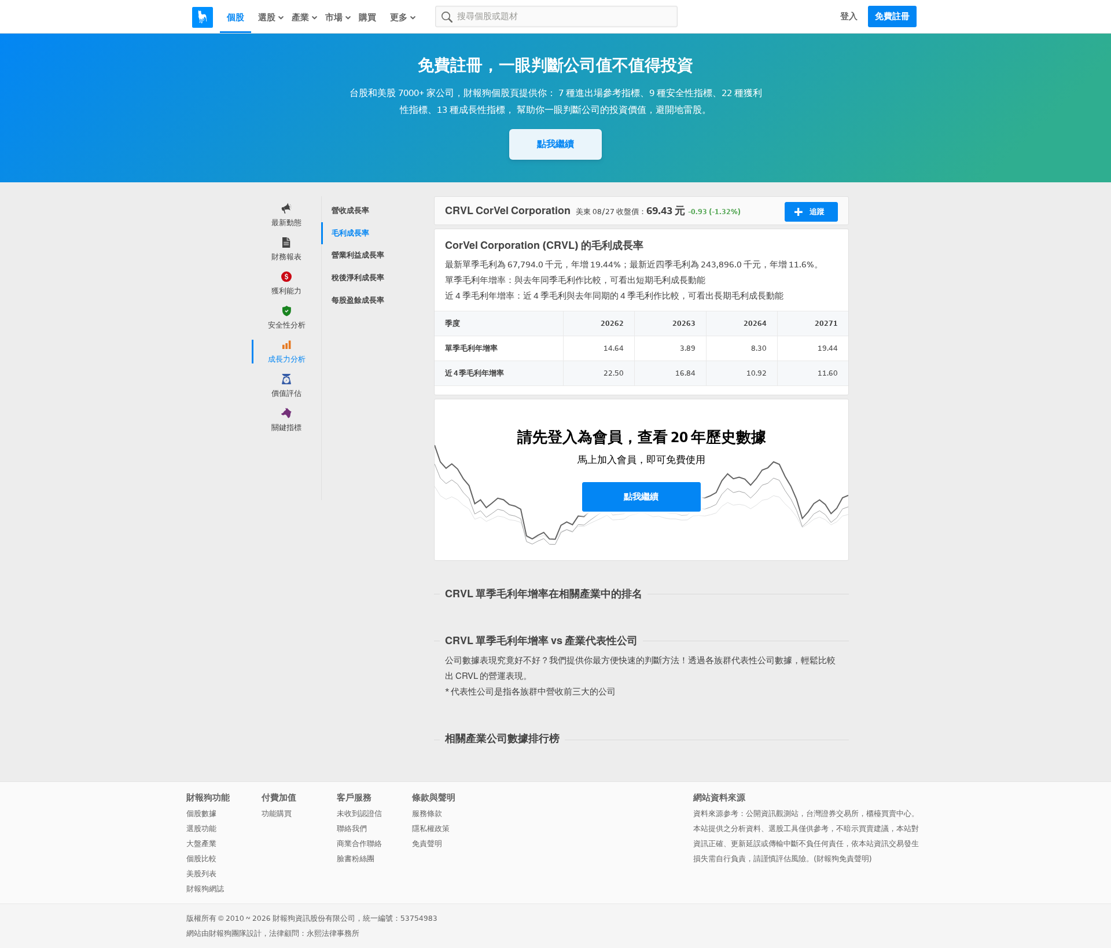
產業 (300, 17)
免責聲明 (427, 843)
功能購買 (277, 813)
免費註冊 (892, 16)
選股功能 (201, 828)
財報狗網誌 (205, 888)
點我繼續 (555, 143)
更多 (398, 17)
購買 (367, 17)
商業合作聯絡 (359, 843)
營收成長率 (350, 210)
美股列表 (201, 873)
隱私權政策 (431, 828)
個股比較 (201, 858)
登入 (849, 16)
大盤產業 (201, 843)
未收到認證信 (359, 813)
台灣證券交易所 (832, 813)
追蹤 (817, 211)
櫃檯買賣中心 (888, 813)
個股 (235, 17)
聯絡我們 (352, 828)
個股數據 (201, 813)
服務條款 (427, 813)
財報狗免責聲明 (842, 858)
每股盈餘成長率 (358, 300)
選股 (266, 17)
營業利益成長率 (358, 255)
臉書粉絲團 (355, 858)
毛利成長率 (350, 233)
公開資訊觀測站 (772, 813)
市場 (334, 17)
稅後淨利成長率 (358, 277)
